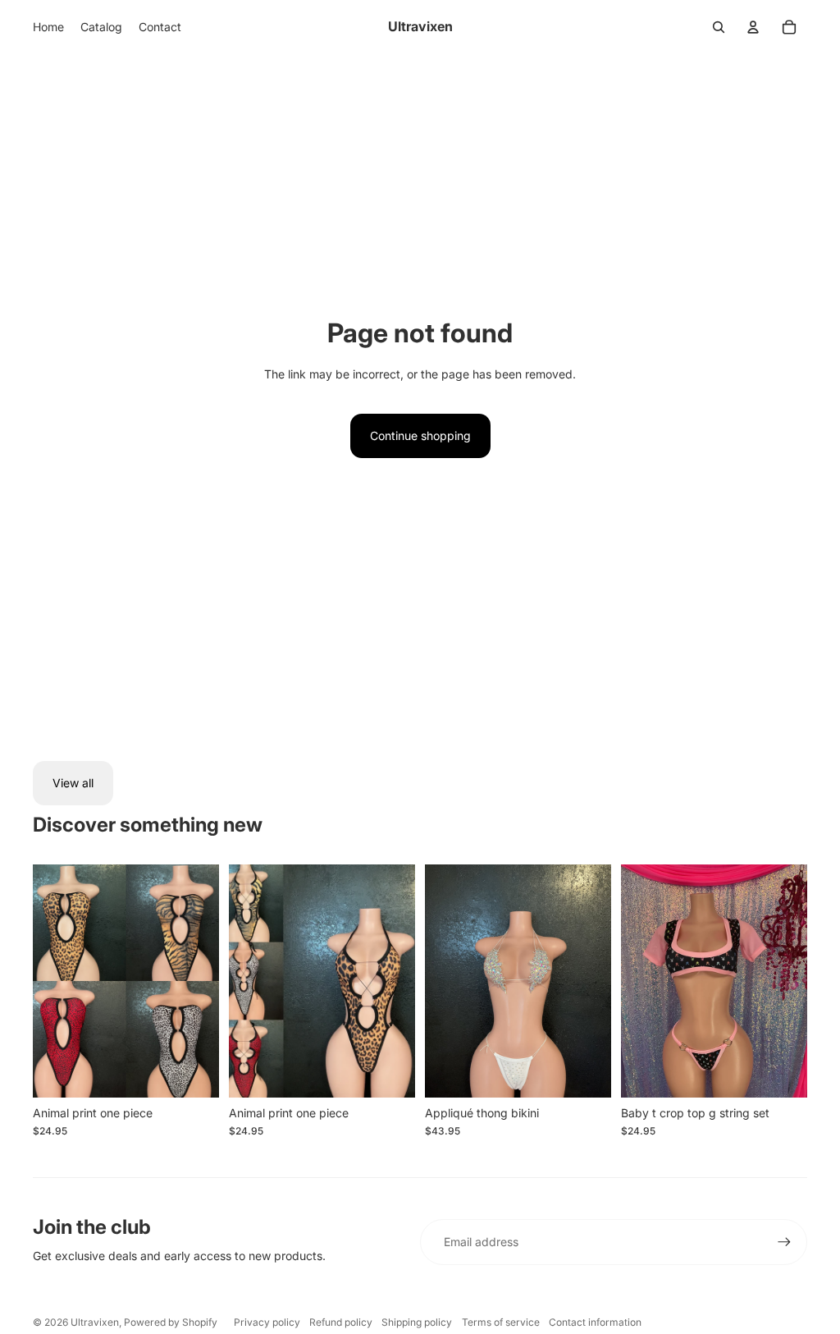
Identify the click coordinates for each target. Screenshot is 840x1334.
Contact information (595, 1322)
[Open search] (719, 27)
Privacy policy (267, 1322)
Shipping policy (416, 1322)
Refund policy (340, 1322)
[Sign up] (784, 1242)
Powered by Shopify (170, 1322)
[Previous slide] (241, 981)
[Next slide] (402, 981)
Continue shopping (420, 435)
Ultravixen (95, 1322)
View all (73, 783)
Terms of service (501, 1322)
